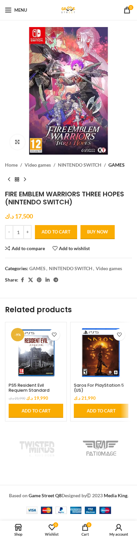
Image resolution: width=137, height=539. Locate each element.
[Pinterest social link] (39, 280)
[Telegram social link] (56, 280)
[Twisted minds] (36, 448)
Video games (38, 165)
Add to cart (56, 231)
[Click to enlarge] (17, 142)
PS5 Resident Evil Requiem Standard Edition (29, 390)
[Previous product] (9, 179)
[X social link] (30, 280)
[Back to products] (17, 179)
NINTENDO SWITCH (79, 165)
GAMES (116, 165)
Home (11, 165)
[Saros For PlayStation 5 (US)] (101, 353)
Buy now (97, 231)
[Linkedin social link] (48, 280)
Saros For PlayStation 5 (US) (99, 387)
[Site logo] (68, 9)
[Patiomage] (100, 448)
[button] (36, 411)
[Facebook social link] (22, 280)
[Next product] (25, 179)
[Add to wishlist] (54, 335)
